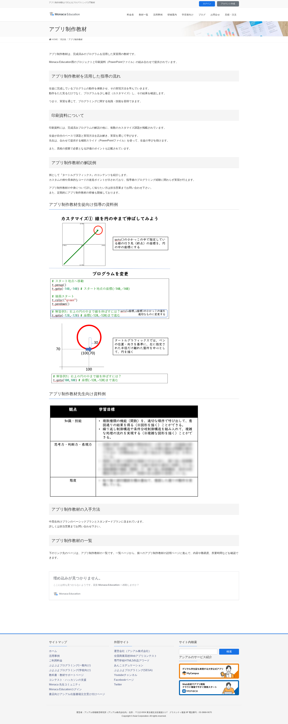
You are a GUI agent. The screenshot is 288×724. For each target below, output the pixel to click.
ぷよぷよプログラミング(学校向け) (70, 670)
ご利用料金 (55, 660)
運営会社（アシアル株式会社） (132, 651)
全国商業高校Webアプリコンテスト (135, 655)
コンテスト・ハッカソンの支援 (67, 679)
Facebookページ (124, 679)
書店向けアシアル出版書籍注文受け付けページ (77, 694)
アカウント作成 (228, 3)
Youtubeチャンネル (125, 675)
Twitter (118, 684)
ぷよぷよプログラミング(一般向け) (70, 665)
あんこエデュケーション (128, 665)
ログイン (207, 3)
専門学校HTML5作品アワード (132, 660)
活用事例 (54, 655)
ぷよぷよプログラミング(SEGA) (133, 670)
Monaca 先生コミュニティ (64, 684)
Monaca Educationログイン (65, 689)
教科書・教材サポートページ (66, 675)
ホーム (53, 651)
